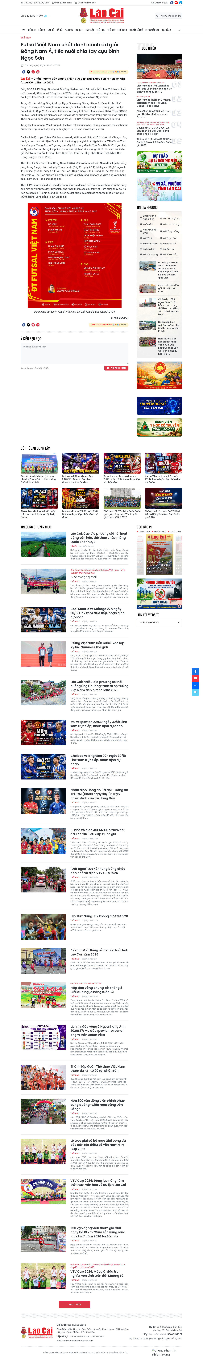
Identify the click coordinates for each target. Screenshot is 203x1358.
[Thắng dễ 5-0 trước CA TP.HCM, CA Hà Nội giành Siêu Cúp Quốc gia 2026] (163, 498)
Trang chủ (23, 29)
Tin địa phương (147, 207)
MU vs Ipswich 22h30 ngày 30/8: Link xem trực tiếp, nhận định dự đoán (98, 724)
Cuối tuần (175, 531)
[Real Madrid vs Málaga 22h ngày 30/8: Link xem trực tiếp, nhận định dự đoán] (43, 620)
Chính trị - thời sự (36, 29)
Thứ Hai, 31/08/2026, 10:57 (36, 2)
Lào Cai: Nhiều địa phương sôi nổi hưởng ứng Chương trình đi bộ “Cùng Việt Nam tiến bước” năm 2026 (99, 686)
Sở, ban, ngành (171, 218)
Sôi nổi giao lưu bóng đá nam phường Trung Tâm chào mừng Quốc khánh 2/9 (38, 479)
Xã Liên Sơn (149, 249)
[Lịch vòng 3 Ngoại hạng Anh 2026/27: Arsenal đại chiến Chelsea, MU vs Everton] (80, 463)
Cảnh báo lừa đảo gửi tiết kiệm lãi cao (168, 288)
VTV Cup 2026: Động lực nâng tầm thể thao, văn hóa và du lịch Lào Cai (98, 1183)
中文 (165, 2)
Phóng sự (122, 29)
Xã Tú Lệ (147, 238)
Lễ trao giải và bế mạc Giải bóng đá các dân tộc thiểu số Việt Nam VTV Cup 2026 (98, 1145)
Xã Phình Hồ (169, 243)
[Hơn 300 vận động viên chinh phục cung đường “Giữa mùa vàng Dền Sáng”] (43, 1111)
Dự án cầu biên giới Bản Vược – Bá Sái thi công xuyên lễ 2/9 (168, 327)
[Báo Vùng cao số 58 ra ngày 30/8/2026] (159, 554)
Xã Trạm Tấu (170, 238)
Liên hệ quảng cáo (87, 2)
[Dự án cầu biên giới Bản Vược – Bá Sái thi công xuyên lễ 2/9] (147, 325)
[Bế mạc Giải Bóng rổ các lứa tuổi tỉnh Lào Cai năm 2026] (43, 961)
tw (195, 692)
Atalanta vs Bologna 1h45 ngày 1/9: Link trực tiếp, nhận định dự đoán (38, 514)
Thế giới (111, 29)
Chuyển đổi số (136, 29)
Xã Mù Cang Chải (149, 231)
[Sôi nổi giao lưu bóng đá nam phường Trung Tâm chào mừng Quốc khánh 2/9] (39, 463)
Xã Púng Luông (171, 231)
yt (176, 2)
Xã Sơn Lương (150, 254)
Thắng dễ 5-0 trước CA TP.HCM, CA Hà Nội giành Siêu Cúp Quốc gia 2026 (154, 142)
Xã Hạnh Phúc (150, 243)
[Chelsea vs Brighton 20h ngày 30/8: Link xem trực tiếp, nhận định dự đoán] (43, 766)
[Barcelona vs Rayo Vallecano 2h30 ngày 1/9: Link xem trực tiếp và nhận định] (122, 463)
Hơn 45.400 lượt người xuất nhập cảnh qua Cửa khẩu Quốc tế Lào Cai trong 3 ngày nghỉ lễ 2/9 (168, 346)
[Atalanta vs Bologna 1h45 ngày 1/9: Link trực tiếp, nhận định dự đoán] (39, 498)
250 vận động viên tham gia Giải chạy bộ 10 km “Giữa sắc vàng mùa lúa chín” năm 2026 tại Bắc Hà (97, 1232)
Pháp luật (89, 29)
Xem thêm (74, 1304)
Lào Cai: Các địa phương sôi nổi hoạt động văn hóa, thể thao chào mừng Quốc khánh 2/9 (98, 538)
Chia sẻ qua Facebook (23, 72)
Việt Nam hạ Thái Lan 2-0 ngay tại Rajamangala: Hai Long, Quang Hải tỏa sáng (154, 102)
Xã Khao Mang (171, 224)
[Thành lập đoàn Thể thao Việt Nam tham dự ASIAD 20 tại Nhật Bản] (43, 1077)
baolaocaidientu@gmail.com (78, 1340)
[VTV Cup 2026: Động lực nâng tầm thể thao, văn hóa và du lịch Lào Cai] (43, 1191)
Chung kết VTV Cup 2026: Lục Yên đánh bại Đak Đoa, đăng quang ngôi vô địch (153, 128)
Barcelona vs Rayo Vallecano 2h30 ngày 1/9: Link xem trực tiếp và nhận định (122, 479)
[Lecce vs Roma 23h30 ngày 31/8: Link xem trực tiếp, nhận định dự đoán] (80, 498)
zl (180, 2)
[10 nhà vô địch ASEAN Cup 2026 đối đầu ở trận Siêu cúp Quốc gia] (43, 841)
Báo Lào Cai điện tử (101, 15)
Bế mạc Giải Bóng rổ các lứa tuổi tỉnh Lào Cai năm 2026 (99, 952)
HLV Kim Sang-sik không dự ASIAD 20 (99, 916)
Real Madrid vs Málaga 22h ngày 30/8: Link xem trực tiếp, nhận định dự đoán (97, 613)
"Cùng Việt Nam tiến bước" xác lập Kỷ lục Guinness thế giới (97, 645)
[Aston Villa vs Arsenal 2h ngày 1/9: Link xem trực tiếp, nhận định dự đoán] (163, 463)
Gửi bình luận (118, 368)
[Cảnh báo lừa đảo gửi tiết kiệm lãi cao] (147, 288)
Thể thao (101, 29)
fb (171, 2)
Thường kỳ (160, 531)
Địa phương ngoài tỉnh (149, 217)
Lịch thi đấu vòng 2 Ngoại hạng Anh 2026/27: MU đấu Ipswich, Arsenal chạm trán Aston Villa (98, 1031)
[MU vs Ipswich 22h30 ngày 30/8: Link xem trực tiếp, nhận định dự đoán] (43, 733)
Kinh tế (51, 29)
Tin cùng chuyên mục (36, 526)
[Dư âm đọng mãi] (43, 581)
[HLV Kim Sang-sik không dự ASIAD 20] (43, 927)
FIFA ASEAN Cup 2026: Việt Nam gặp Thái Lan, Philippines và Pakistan (154, 114)
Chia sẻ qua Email (37, 72)
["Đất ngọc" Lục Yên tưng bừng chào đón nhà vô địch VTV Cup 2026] (43, 879)
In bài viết (33, 72)
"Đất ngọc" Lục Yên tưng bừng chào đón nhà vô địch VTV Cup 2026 (97, 871)
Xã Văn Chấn (170, 254)
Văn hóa (69, 29)
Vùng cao (144, 531)
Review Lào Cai (152, 29)
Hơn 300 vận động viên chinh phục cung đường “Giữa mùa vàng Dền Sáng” (97, 1105)
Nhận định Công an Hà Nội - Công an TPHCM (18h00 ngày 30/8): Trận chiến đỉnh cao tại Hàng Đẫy (99, 794)
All (179, 29)
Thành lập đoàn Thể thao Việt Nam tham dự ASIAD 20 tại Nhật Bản (97, 1069)
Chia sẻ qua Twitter (28, 72)
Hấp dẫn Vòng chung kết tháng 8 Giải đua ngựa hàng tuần (96, 988)
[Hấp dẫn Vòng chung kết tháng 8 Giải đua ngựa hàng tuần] (43, 995)
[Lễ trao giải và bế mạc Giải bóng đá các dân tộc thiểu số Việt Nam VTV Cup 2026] (43, 1151)
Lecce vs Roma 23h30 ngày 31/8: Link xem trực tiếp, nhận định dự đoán (80, 514)
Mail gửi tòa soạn (63, 2)
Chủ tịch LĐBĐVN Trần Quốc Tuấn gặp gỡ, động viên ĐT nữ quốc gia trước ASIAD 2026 (122, 514)
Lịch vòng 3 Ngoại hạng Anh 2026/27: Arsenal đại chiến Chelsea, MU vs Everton (77, 479)
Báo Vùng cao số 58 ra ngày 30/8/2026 (159, 567)
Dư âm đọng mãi (97, 574)
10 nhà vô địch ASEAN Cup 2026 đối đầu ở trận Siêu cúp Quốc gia (97, 832)
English (158, 2)
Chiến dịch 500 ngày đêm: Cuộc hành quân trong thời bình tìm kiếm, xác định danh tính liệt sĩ (168, 307)
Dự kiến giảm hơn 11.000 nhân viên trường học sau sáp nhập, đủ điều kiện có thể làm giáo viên (168, 270)
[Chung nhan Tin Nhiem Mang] (167, 1353)
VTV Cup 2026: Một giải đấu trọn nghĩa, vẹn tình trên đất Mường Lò (97, 1270)
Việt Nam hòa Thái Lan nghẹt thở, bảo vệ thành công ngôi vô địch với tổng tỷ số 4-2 (154, 87)
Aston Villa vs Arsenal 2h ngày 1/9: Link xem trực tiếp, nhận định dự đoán (163, 479)
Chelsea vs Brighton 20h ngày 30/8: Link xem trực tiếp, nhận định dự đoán (98, 760)
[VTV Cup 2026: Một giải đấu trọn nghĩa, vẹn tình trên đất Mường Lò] (43, 1276)
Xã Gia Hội (168, 249)
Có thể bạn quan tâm (35, 448)
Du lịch (79, 29)
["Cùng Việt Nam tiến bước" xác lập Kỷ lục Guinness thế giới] (43, 654)
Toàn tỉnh (148, 224)
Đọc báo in (166, 29)
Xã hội (60, 29)
